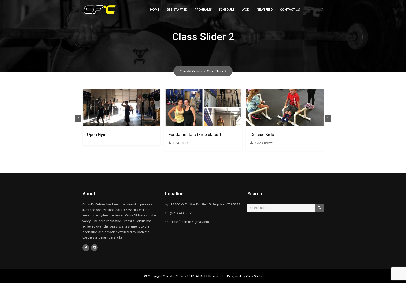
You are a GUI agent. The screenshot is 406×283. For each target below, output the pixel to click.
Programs (203, 9)
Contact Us (290, 9)
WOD (246, 9)
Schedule (227, 9)
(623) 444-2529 (181, 213)
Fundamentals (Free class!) (195, 134)
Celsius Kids (262, 134)
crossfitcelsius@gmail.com (190, 221)
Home (154, 9)
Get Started (176, 9)
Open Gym (97, 134)
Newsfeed (265, 9)
